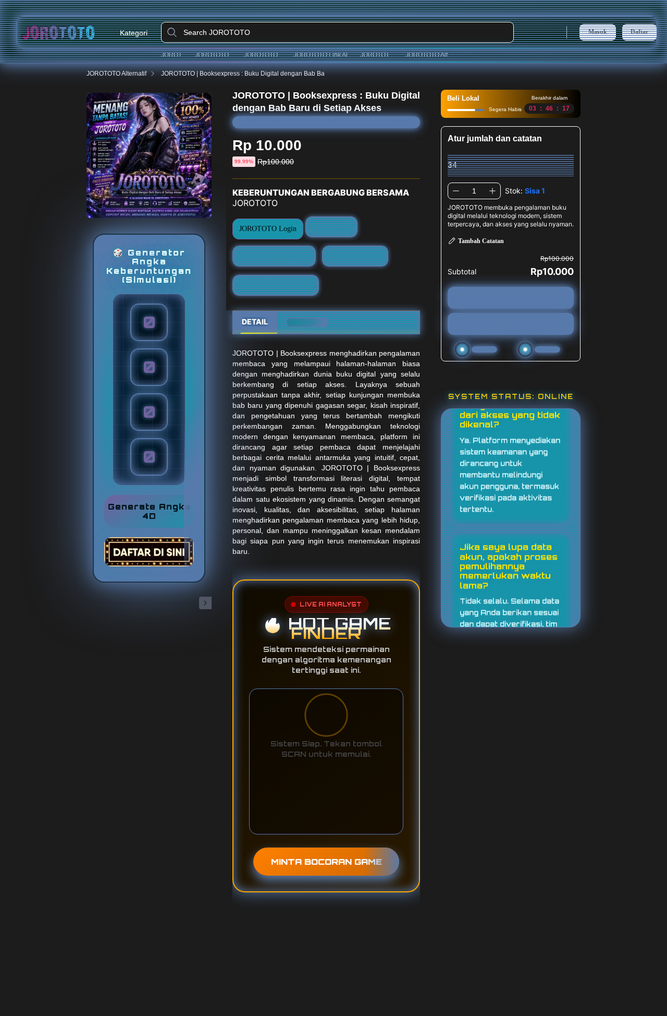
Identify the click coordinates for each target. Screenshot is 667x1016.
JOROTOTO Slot (355, 256)
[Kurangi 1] (456, 191)
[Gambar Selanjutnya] (205, 603)
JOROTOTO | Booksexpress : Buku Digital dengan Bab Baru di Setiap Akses (268, 73)
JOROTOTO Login (216, 54)
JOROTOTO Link (379, 54)
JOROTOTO (175, 54)
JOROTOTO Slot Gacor (275, 285)
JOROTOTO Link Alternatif (323, 54)
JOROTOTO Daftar (266, 54)
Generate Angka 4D (149, 511)
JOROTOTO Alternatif (430, 54)
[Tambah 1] (492, 191)
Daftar (639, 32)
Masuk (597, 31)
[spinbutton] (474, 191)
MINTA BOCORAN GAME (326, 861)
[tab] (254, 322)
